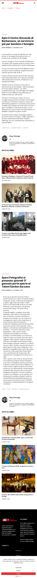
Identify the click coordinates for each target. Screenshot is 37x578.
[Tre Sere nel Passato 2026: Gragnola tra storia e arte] (18, 454)
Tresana (4, 34)
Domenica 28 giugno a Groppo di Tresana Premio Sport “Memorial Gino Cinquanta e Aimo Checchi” (18, 177)
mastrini (25, 127)
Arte (4, 389)
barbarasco (6, 127)
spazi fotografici (24, 389)
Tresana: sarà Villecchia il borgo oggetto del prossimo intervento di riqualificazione (16, 234)
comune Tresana (16, 127)
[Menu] (3, 3)
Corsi (8, 389)
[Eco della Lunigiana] (18, 3)
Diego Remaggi (7, 47)
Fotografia (5, 274)
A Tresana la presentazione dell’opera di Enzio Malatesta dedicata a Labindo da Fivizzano (17, 205)
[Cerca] (34, 3)
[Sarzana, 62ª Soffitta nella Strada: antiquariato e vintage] (18, 482)
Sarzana (14, 389)
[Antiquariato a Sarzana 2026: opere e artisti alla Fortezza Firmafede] (18, 425)
